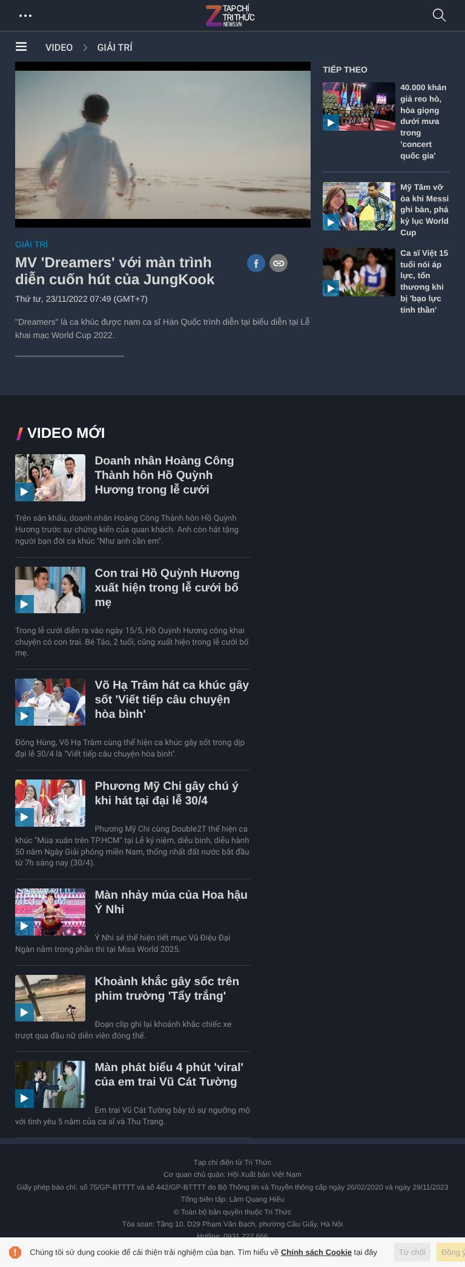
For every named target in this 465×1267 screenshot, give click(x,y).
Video (59, 47)
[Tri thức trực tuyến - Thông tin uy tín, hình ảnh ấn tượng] (256, 15)
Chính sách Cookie (316, 1252)
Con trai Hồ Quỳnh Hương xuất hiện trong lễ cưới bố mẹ (167, 588)
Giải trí (114, 47)
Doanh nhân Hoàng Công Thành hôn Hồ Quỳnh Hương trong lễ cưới (164, 476)
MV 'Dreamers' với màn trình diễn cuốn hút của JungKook (114, 271)
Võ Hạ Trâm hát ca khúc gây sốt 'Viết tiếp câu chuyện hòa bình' (171, 700)
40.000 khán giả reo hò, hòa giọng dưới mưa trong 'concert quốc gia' (423, 121)
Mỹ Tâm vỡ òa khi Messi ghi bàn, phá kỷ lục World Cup (424, 210)
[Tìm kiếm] (439, 16)
